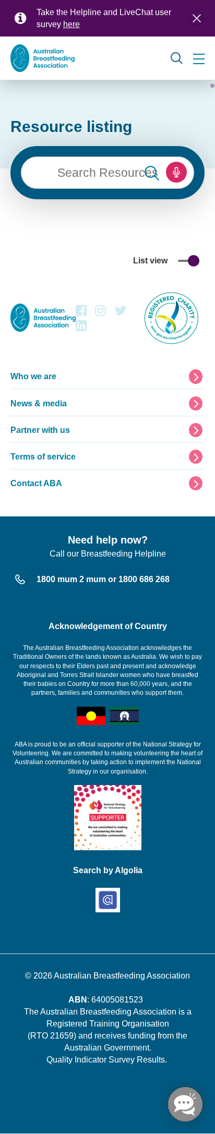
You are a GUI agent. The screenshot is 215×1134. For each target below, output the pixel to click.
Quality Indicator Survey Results (105, 1059)
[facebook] (81, 313)
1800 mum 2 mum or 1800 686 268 (103, 579)
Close (196, 18)
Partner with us (40, 430)
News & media (38, 403)
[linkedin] (81, 328)
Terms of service (43, 456)
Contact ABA (36, 483)
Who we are (33, 376)
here (71, 24)
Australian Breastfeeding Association (122, 975)
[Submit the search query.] (152, 172)
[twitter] (121, 313)
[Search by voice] (176, 172)
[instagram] (100, 313)
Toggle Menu (199, 59)
